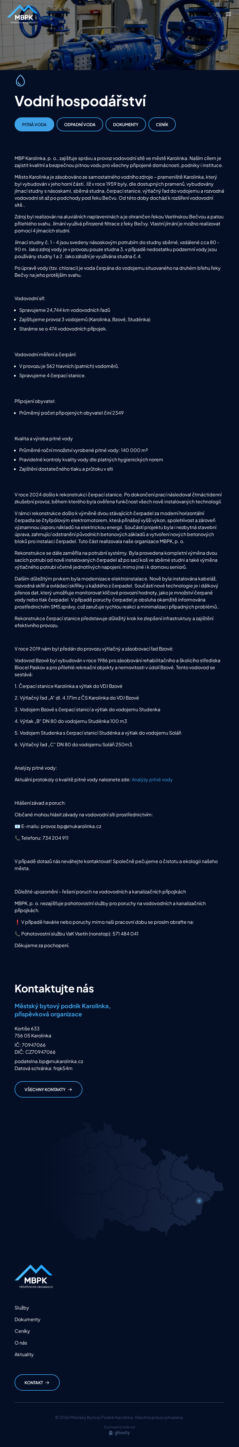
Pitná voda (34, 124)
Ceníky (22, 1331)
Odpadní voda (80, 124)
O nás (21, 1343)
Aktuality (24, 1354)
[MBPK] (22, 14)
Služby (22, 1308)
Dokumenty (125, 124)
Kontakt (33, 1382)
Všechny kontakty (45, 1089)
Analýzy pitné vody (152, 779)
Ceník (162, 124)
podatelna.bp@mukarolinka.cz (49, 1061)
